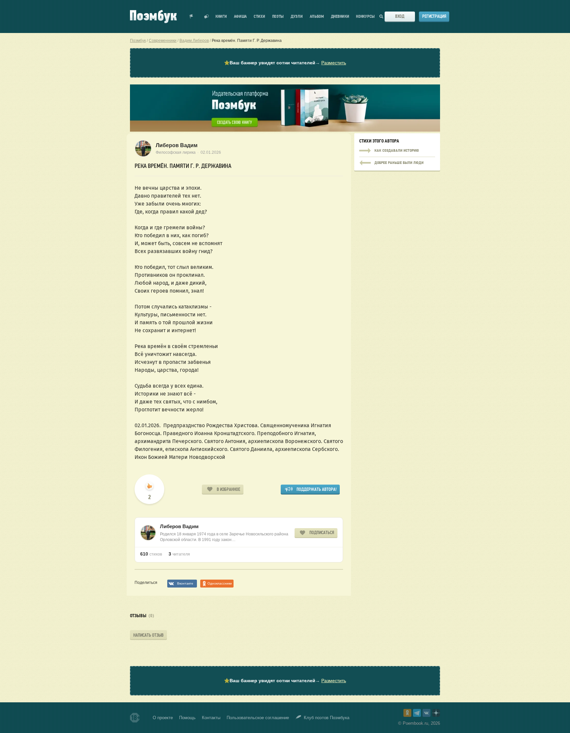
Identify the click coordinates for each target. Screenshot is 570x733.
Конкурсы (365, 17)
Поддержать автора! (316, 489)
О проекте (163, 717)
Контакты (211, 717)
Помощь (187, 717)
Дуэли (297, 17)
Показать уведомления (191, 16)
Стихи (259, 17)
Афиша (240, 17)
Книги (221, 17)
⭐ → (285, 62)
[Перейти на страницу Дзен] (436, 713)
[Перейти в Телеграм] (417, 713)
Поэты (278, 17)
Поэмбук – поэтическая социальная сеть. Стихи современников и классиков (153, 16)
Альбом (317, 17)
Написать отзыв (148, 635)
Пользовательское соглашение (258, 717)
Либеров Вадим (177, 145)
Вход (399, 16)
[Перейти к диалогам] (206, 16)
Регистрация (434, 16)
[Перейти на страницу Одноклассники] (407, 713)
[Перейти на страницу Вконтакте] (426, 713)
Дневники (340, 17)
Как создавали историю (397, 150)
